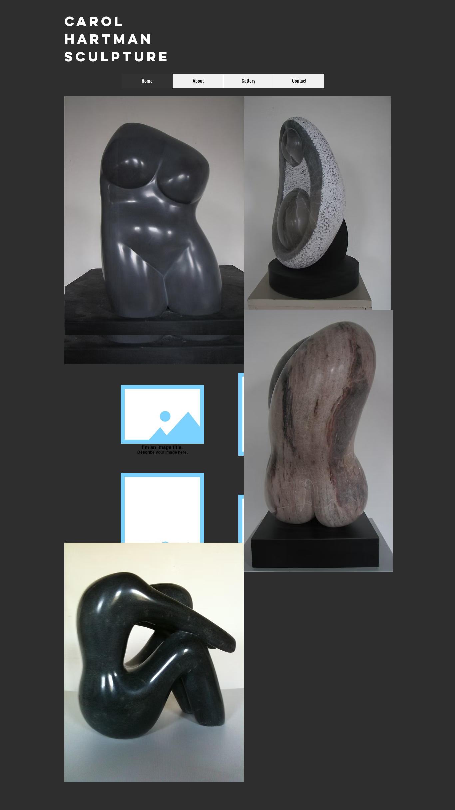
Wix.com (273, 789)
